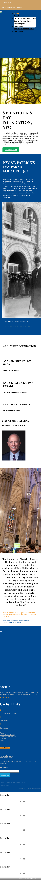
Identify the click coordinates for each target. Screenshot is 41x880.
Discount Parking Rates (8, 713)
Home (16, 13)
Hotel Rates (4, 721)
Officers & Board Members (25, 18)
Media (2, 740)
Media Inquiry (19, 23)
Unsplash (18, 622)
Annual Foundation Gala (24, 29)
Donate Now (11, 150)
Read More (4, 697)
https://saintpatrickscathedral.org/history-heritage (16, 620)
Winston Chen (10, 622)
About (2, 733)
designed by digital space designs (30, 788)
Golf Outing (18, 31)
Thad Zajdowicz (31, 878)
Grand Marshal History (23, 21)
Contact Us (18, 26)
